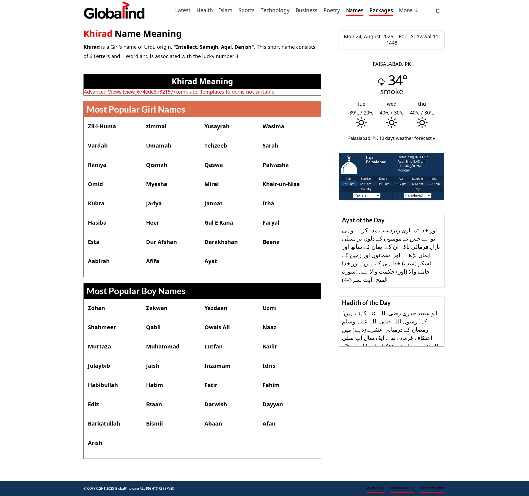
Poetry (331, 11)
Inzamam (217, 365)
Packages (381, 11)
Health (204, 11)
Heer (152, 222)
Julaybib (99, 365)
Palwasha (276, 164)
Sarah (270, 145)
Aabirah (99, 261)
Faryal (271, 222)
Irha (268, 203)
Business (306, 11)
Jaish (152, 365)
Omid (95, 184)
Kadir (270, 346)
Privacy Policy (402, 488)
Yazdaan (215, 308)
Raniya (97, 164)
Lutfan (213, 346)
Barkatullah (104, 423)
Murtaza (99, 346)
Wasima (273, 126)
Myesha (156, 184)
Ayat (210, 261)
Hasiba (97, 222)
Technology (275, 11)
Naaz (269, 327)
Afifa (152, 261)
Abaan (213, 423)
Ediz (93, 404)
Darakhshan (221, 242)
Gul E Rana (218, 222)
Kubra (96, 203)
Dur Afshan (161, 242)
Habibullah (103, 385)
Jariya (154, 203)
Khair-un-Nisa (281, 184)
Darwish (215, 404)
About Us (375, 488)
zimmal (156, 126)
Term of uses (432, 488)
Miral (211, 184)
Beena (271, 242)
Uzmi (270, 308)
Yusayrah (217, 126)
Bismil (154, 423)
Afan (269, 423)
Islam (226, 11)
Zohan (96, 308)
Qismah (156, 164)
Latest (182, 11)
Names (354, 11)
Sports (247, 11)
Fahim (271, 385)
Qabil (153, 327)
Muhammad (163, 346)
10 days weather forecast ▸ (391, 138)
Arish (95, 442)
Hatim (154, 385)
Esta (93, 242)
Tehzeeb (215, 145)
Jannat (213, 203)
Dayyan (273, 404)
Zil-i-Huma (102, 126)
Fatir (210, 385)
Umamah (158, 145)
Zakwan (157, 308)
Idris (269, 365)
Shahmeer (102, 327)
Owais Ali (217, 327)
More (405, 11)
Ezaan (154, 404)
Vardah (98, 145)
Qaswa (213, 164)
